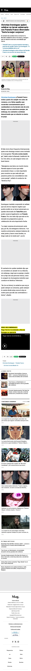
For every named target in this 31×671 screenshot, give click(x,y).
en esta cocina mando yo (11, 365)
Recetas (21, 662)
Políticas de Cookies (15, 629)
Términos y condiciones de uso (15, 623)
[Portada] (15, 599)
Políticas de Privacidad (15, 626)
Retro (21, 658)
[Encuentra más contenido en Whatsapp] (9, 56)
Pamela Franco (20, 363)
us (9, 654)
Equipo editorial (15, 600)
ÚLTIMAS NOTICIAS (8, 541)
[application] (15, 342)
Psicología (22, 14)
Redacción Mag (5, 89)
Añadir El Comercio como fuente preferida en (15, 20)
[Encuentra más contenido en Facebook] (3, 56)
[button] (5, 346)
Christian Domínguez (8, 363)
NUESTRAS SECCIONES (15, 646)
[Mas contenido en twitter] (15, 641)
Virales (10, 662)
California (7, 14)
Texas (11, 14)
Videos (21, 650)
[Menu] (2, 10)
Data (21, 654)
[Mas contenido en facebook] (12, 641)
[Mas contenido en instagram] (18, 641)
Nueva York (16, 14)
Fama (9, 658)
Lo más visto (6, 371)
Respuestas (10, 650)
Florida (2, 14)
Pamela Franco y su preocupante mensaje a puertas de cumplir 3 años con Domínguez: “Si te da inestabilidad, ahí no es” (16, 46)
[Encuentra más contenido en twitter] (6, 56)
